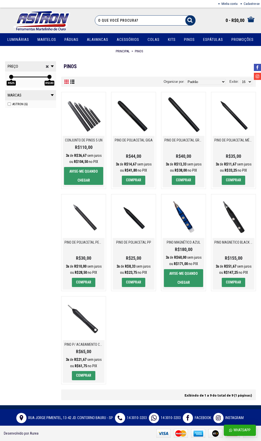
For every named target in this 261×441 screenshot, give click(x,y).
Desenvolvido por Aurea (21, 433)
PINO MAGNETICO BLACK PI (233, 242)
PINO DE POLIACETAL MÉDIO (234, 140)
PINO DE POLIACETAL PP (133, 242)
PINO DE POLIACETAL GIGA (134, 140)
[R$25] (11, 77)
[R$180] (49, 77)
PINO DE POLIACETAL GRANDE (184, 140)
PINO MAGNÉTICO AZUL (183, 242)
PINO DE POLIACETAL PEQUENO (84, 242)
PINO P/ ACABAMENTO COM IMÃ (84, 344)
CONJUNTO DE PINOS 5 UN (83, 140)
